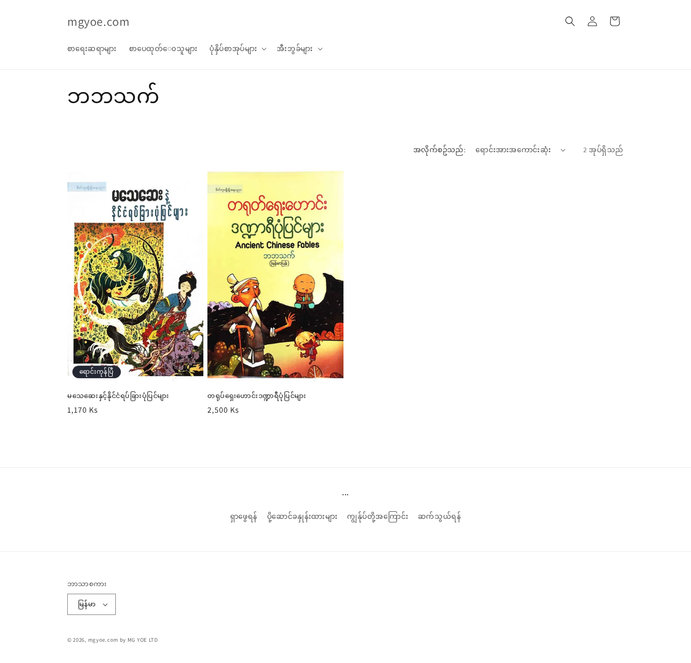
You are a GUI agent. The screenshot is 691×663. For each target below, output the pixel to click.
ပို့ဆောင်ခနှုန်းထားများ (302, 516)
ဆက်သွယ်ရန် (439, 516)
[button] (237, 48)
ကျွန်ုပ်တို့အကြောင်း (377, 516)
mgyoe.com (103, 639)
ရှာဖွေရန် (243, 516)
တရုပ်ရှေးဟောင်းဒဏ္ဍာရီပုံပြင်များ (257, 396)
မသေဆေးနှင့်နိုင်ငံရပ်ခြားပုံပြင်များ (118, 396)
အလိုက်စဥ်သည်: (439, 149)
